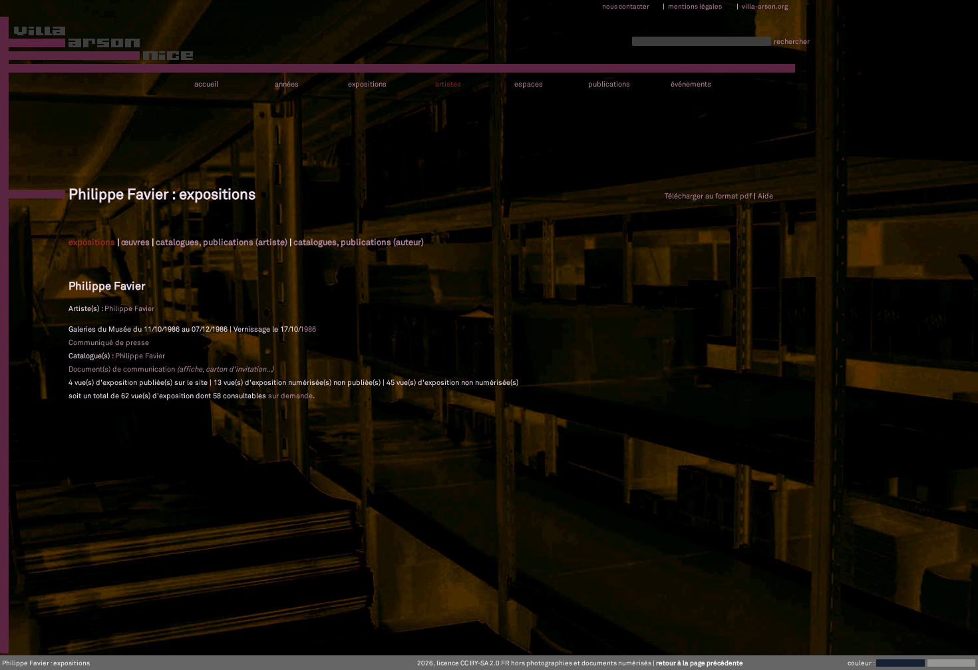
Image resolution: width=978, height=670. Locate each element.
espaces (528, 84)
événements (691, 84)
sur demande (290, 395)
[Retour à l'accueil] (97, 46)
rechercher (792, 41)
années (287, 84)
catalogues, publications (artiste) (221, 241)
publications (609, 84)
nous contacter (625, 6)
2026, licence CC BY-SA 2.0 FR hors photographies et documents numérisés (534, 663)
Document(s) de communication (171, 369)
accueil (206, 84)
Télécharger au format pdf (708, 195)
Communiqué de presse (109, 342)
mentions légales (695, 6)
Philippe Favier (129, 308)
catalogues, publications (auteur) (358, 241)
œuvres (135, 241)
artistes (448, 84)
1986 (308, 329)
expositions (367, 84)
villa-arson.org (765, 6)
